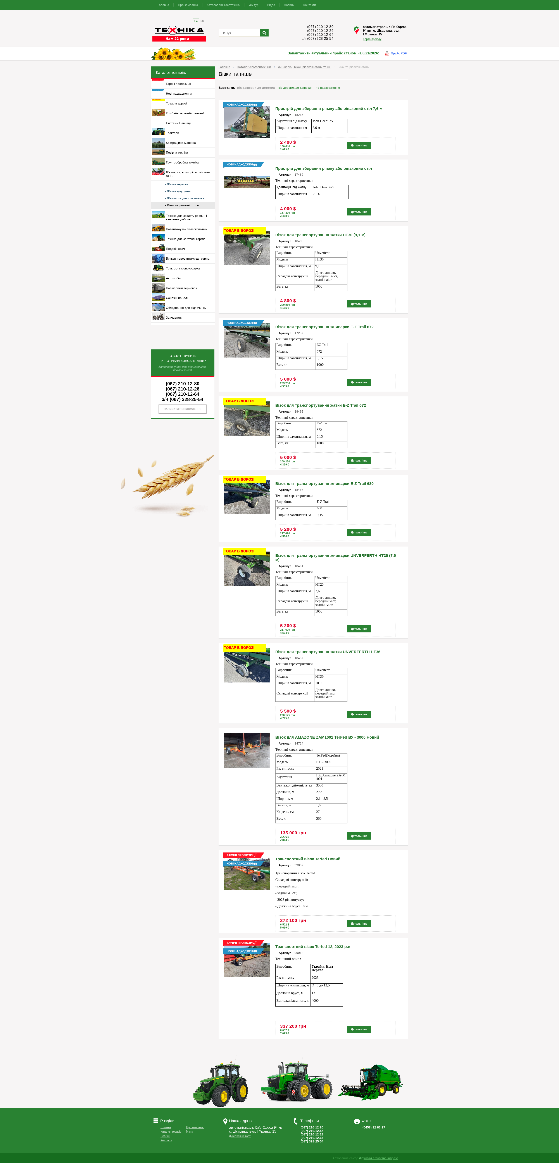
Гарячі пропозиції (178, 83)
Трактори (172, 133)
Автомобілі (173, 278)
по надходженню (328, 87)
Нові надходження (179, 93)
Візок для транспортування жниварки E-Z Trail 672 (324, 327)
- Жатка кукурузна (178, 191)
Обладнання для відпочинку (186, 307)
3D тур (254, 5)
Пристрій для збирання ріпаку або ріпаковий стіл (323, 168)
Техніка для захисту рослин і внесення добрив (186, 217)
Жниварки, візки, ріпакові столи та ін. (304, 67)
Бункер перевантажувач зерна (187, 258)
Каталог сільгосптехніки (223, 5)
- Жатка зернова (176, 184)
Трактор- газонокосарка (183, 268)
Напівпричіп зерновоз (181, 288)
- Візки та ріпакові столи (182, 205)
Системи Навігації (179, 123)
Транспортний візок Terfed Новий (307, 859)
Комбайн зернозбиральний (185, 113)
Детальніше (359, 145)
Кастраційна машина (181, 142)
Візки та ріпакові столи (353, 67)
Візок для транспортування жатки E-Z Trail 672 (320, 405)
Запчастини (174, 317)
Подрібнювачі (175, 248)
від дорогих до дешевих (295, 87)
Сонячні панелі (177, 298)
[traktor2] (297, 1106)
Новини (289, 5)
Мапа (189, 1131)
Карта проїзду (372, 38)
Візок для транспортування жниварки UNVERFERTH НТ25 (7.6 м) (335, 557)
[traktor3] (371, 1106)
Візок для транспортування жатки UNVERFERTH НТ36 (327, 652)
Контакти (309, 5)
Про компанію (188, 5)
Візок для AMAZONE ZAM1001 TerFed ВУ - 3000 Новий (327, 737)
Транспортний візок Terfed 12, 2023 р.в (312, 946)
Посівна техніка (177, 152)
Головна (163, 5)
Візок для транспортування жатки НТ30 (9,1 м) (320, 235)
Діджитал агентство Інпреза (378, 1158)
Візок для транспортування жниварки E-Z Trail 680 (324, 483)
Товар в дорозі (176, 103)
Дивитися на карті (240, 1136)
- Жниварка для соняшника (184, 198)
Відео (271, 5)
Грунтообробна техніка (182, 162)
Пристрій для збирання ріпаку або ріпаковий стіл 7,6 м (328, 108)
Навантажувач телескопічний (186, 229)
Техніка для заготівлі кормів (185, 239)
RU (202, 21)
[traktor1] (222, 1106)
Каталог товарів (170, 1131)
